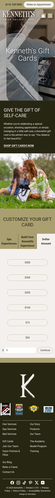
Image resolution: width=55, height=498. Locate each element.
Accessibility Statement (40, 491)
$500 (27, 262)
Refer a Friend (9, 467)
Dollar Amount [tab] (46, 241)
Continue (45, 350)
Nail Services (9, 434)
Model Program (38, 446)
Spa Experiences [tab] (9, 241)
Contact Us (8, 472)
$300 (27, 277)
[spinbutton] (20, 350)
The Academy (37, 441)
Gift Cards (7, 441)
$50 (28, 337)
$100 (27, 307)
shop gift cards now (19, 145)
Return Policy (19, 491)
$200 (27, 292)
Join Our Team (10, 446)
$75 (28, 322)
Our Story (35, 424)
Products (35, 429)
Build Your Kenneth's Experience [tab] (27, 241)
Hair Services (9, 424)
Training (34, 451)
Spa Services (9, 429)
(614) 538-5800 (13, 4)
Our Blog (7, 462)
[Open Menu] (50, 15)
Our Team (35, 434)
